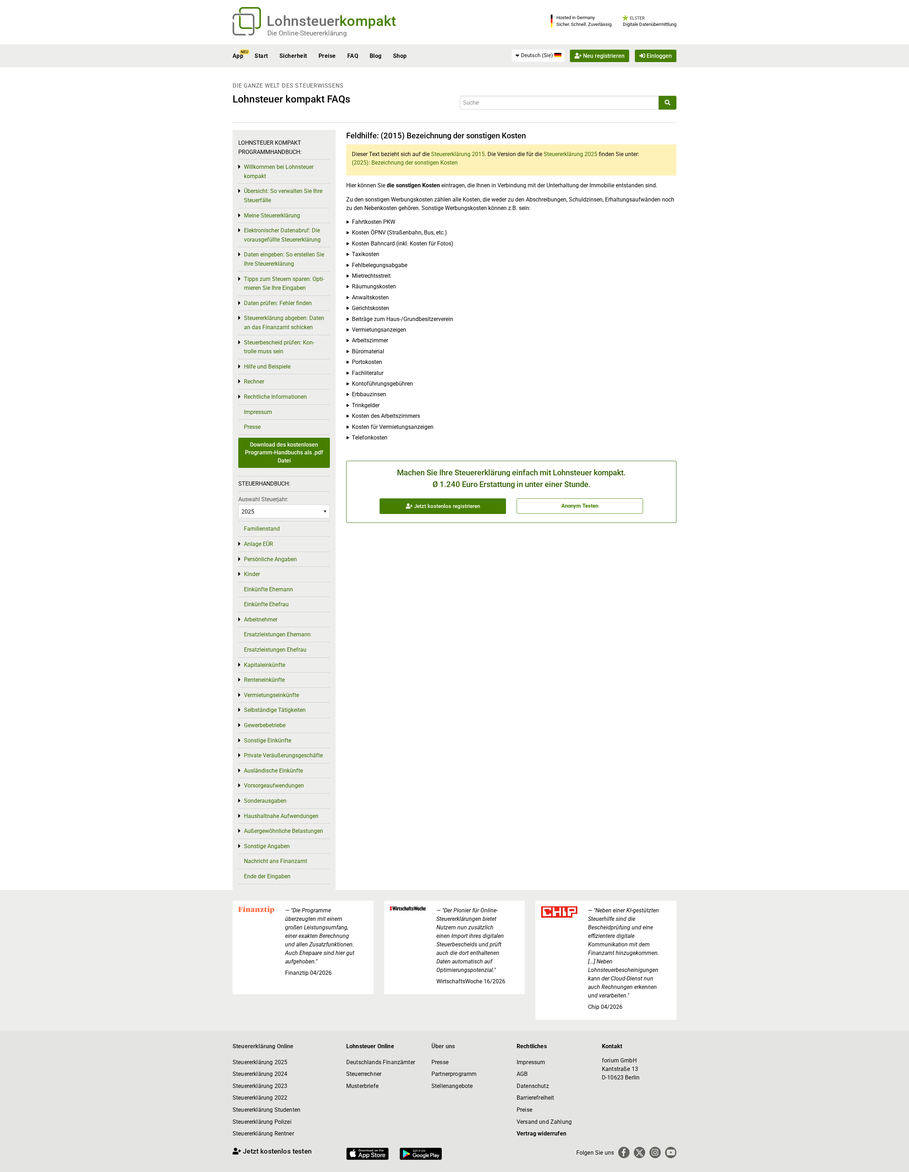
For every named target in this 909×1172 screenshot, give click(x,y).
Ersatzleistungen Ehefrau (275, 649)
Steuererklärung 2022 (260, 1097)
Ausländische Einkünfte (273, 770)
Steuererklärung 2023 (260, 1086)
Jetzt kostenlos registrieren (446, 506)
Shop (400, 55)
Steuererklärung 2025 (570, 154)
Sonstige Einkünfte (267, 740)
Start (261, 55)
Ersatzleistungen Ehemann (277, 634)
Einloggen (658, 55)
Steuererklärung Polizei (262, 1121)
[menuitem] (538, 56)
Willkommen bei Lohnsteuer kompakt (279, 171)
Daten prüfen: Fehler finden (278, 303)
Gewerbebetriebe (264, 725)
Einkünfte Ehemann (268, 589)
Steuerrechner (363, 1074)
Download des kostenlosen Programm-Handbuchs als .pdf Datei (284, 452)
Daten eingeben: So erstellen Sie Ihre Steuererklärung (284, 259)
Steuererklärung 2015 (458, 154)
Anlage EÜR (258, 544)
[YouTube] (670, 1152)
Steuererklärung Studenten (266, 1109)
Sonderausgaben (265, 800)
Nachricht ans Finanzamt (275, 861)
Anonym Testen (579, 506)
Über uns (443, 1046)
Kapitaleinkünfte (264, 665)
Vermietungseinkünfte (271, 695)
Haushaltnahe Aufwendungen (281, 816)
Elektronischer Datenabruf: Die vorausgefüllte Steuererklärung (282, 235)
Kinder (252, 574)
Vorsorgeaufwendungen (274, 785)
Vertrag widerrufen (541, 1133)
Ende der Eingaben (267, 876)
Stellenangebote (452, 1086)
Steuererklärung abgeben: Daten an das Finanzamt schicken (284, 323)
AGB (522, 1074)
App (238, 55)
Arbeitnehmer (260, 619)
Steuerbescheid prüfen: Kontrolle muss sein (279, 347)
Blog (376, 55)
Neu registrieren (603, 55)
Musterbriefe (362, 1086)
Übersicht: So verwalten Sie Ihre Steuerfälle (283, 196)
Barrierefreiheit (535, 1097)
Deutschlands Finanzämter (380, 1062)
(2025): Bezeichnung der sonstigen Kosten (405, 162)
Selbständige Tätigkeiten (275, 710)
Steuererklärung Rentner (263, 1133)
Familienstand (262, 528)
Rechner (254, 381)
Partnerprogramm (454, 1074)
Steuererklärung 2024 (260, 1074)
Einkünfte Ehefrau (266, 604)
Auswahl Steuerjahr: (263, 499)
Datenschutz (533, 1086)
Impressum (258, 412)
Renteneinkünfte (264, 679)
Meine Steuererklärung (272, 215)
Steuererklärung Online (263, 1046)
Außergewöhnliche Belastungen (283, 831)
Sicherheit (293, 55)
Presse (252, 427)
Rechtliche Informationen (275, 396)
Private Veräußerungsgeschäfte (283, 755)
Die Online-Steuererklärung (307, 33)
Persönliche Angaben (270, 559)
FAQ (352, 55)
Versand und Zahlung (544, 1121)
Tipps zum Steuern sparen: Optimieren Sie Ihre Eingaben (284, 284)
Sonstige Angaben (267, 846)
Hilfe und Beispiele (267, 366)
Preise (327, 55)
